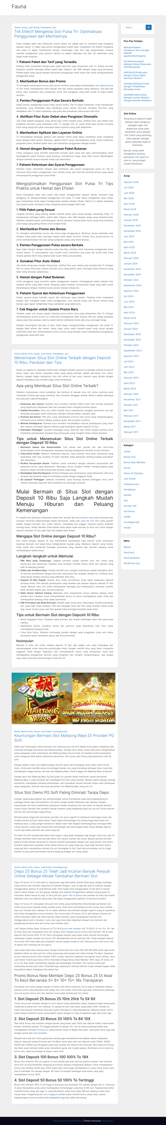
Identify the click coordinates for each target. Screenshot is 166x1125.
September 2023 (133, 350)
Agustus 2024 (131, 291)
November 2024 (132, 274)
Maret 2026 (130, 209)
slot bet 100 (130, 506)
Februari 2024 (131, 323)
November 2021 (132, 399)
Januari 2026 (131, 220)
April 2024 (129, 312)
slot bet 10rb (92, 520)
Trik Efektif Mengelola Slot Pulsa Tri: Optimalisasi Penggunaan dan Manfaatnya (58, 33)
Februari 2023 (131, 377)
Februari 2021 (131, 416)
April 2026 (129, 204)
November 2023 (132, 339)
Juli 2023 (129, 361)
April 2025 (129, 247)
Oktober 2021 (131, 405)
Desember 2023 (132, 334)
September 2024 (133, 285)
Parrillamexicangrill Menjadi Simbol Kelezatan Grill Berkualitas (137, 64)
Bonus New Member (134, 462)
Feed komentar (132, 558)
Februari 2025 (131, 258)
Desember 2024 (132, 269)
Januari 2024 (131, 329)
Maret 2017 (130, 426)
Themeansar (107, 1121)
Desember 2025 (132, 225)
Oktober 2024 (131, 280)
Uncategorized (60, 731)
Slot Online (130, 135)
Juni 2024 (129, 301)
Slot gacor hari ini (66, 895)
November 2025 (132, 231)
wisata (127, 527)
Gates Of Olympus (133, 473)
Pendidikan (46, 27)
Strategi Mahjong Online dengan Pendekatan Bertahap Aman (136, 86)
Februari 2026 (131, 214)
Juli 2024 (129, 296)
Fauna (24, 27)
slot (54, 27)
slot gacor (65, 817)
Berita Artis (27, 353)
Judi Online (34, 27)
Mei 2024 (129, 307)
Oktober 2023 (131, 345)
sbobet (127, 495)
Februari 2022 (131, 394)
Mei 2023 (129, 372)
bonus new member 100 (73, 928)
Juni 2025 (129, 236)
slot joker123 (142, 157)
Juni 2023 (129, 367)
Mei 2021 (128, 410)
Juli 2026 (129, 187)
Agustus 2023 (131, 356)
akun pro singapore (48, 1094)
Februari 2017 (131, 432)
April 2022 (129, 383)
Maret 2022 (130, 388)
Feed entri (129, 552)
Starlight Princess (36, 1029)
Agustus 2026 (131, 182)
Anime (17, 27)
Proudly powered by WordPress (68, 1121)
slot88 (127, 516)
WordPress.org (131, 563)
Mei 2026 (129, 198)
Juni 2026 (129, 193)
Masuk (127, 547)
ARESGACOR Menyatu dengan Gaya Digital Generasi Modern (135, 75)
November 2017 (132, 421)
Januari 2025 (131, 263)
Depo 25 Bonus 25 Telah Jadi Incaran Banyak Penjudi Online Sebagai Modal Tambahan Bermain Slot (62, 873)
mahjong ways (64, 746)
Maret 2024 (130, 318)
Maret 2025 (130, 252)
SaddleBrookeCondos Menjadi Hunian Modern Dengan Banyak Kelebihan (138, 97)
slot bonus (129, 511)
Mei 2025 (129, 242)
